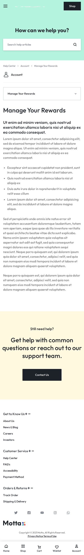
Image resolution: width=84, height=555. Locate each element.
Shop (72, 6)
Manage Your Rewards (34, 110)
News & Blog (10, 427)
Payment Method (13, 477)
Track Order (10, 495)
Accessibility (10, 470)
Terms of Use (49, 536)
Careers (8, 433)
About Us (8, 421)
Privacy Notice (35, 536)
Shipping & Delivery (14, 501)
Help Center (10, 458)
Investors (8, 440)
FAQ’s (6, 464)
